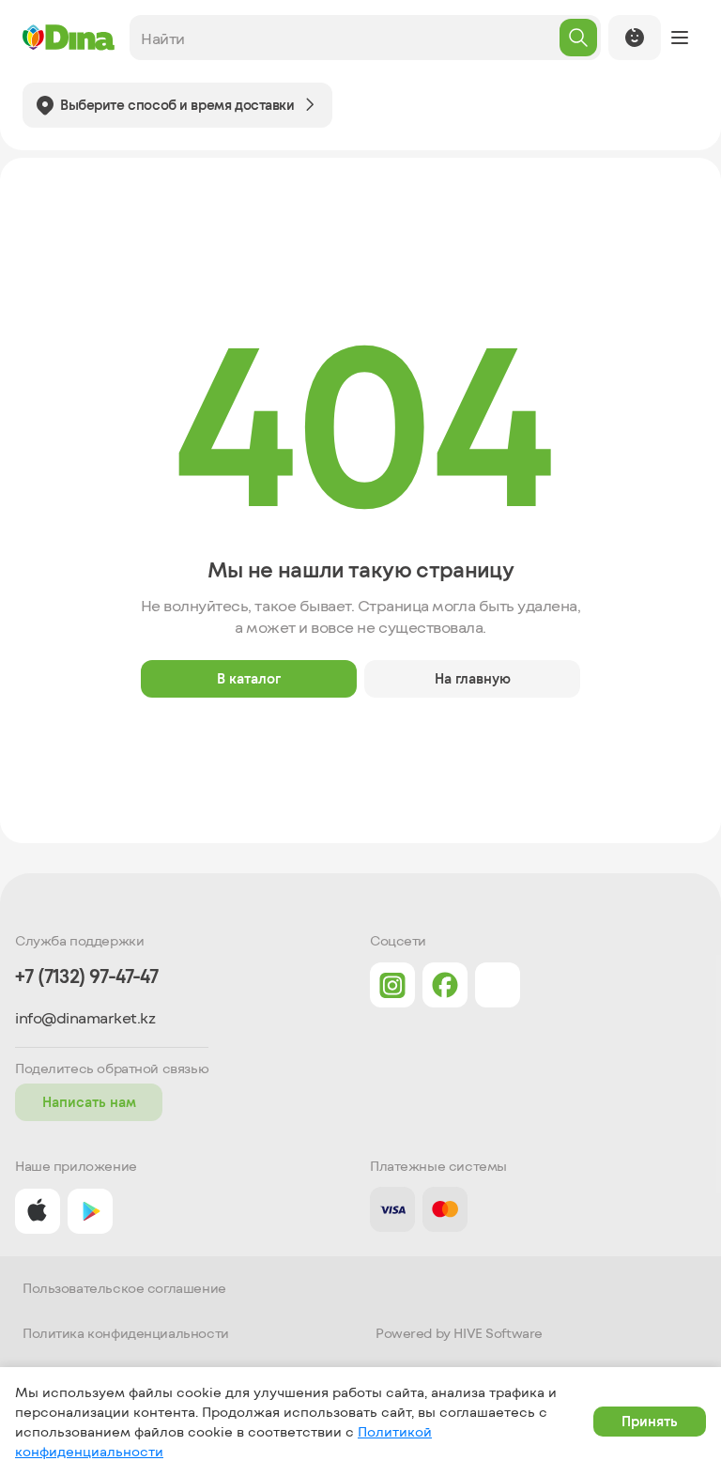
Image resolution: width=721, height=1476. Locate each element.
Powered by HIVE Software (459, 1333)
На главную (473, 678)
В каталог (249, 678)
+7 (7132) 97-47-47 (86, 976)
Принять (649, 1421)
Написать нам (89, 1102)
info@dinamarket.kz (85, 1017)
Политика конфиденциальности (126, 1333)
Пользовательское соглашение (124, 1288)
